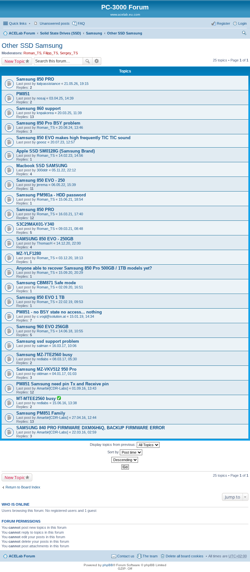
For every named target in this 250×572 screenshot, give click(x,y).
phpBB (108, 565)
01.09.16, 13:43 (84, 388)
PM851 (23, 93)
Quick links (18, 23)
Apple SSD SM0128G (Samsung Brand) (55, 151)
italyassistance (48, 84)
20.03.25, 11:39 (70, 113)
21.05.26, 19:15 (76, 84)
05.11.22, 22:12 (64, 170)
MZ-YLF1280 (28, 253)
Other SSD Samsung (124, 33)
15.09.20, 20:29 (71, 272)
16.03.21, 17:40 (71, 214)
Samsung (94, 33)
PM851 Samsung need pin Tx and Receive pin (62, 383)
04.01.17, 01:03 (64, 374)
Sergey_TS (69, 53)
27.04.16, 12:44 (84, 417)
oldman (42, 374)
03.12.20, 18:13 (71, 258)
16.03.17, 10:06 (64, 346)
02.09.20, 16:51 (71, 287)
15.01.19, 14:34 (82, 316)
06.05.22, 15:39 (63, 185)
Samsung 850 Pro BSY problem (48, 123)
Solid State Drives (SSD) (60, 33)
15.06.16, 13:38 (64, 403)
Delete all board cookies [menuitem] (184, 556)
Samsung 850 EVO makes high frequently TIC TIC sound (73, 137)
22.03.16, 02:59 (84, 432)
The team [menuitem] (150, 556)
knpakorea (45, 113)
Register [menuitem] (223, 23)
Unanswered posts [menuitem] (55, 23)
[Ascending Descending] (125, 460)
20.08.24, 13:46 (71, 127)
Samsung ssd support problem (47, 341)
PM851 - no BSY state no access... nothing (59, 312)
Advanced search (96, 61)
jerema (42, 185)
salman (42, 346)
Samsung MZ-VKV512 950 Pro (46, 369)
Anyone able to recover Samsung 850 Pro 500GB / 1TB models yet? (84, 268)
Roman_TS (32, 53)
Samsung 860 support (38, 108)
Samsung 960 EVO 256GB (42, 326)
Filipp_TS (50, 53)
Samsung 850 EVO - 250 (40, 180)
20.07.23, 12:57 (62, 142)
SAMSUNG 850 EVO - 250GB (44, 238)
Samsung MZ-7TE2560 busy (44, 354)
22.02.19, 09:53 (71, 302)
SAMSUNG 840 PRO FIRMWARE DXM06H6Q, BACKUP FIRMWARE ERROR (90, 427)
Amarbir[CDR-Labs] (52, 388)
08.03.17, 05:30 (64, 359)
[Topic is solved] (59, 399)
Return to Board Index (23, 487)
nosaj (41, 98)
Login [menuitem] (242, 23)
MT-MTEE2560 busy (36, 398)
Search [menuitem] (244, 33)
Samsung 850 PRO (35, 79)
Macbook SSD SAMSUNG (41, 165)
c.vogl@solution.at (51, 316)
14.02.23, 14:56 (71, 155)
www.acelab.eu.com (125, 14)
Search (87, 61)
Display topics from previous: (113, 444)
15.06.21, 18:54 (71, 199)
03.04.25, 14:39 (61, 98)
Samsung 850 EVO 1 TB (40, 297)
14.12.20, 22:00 (68, 243)
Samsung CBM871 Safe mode (46, 282)
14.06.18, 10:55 (71, 331)
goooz (42, 142)
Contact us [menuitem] (125, 556)
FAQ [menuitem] (81, 23)
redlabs (43, 359)
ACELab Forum (22, 33)
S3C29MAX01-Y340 (35, 224)
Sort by (113, 452)
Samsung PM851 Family (40, 413)
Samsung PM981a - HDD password (51, 195)
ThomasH (44, 243)
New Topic (15, 61)
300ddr (42, 170)
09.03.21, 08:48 (71, 229)
